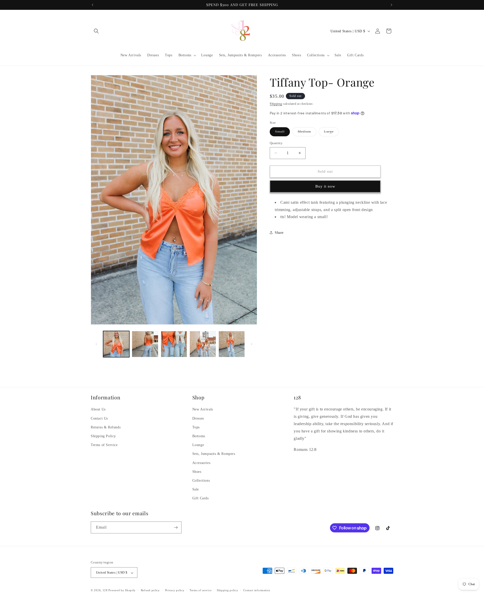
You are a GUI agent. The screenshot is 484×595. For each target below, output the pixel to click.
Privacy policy (175, 590)
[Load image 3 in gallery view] (174, 344)
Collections (201, 480)
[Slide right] (251, 344)
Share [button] (279, 232)
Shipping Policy (103, 436)
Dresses (198, 418)
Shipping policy (227, 590)
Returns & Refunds (105, 427)
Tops (196, 427)
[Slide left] (96, 344)
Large (331, 133)
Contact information (256, 590)
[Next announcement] (391, 5)
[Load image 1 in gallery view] (116, 344)
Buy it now (325, 186)
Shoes (196, 471)
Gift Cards (200, 498)
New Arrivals (202, 409)
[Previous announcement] (92, 5)
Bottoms (198, 436)
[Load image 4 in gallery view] (203, 344)
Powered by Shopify (122, 590)
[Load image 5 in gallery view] (232, 344)
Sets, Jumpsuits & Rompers (213, 454)
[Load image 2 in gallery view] (145, 344)
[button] (96, 31)
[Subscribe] (175, 527)
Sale (195, 489)
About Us (98, 409)
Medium (307, 133)
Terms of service (200, 590)
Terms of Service (104, 445)
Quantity (276, 143)
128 (105, 590)
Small (282, 133)
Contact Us (99, 418)
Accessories (201, 462)
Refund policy (150, 590)
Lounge (198, 445)
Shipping (276, 104)
